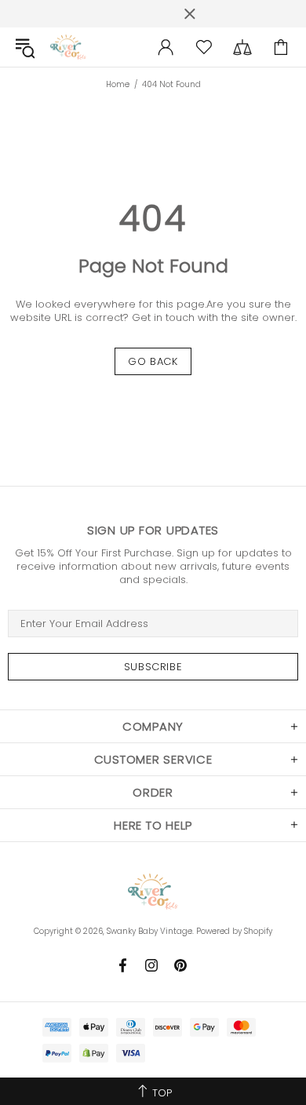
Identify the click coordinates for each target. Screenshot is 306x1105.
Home (117, 84)
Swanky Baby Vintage (68, 47)
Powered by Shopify (234, 931)
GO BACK (153, 361)
